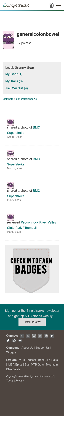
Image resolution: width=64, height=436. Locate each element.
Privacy (19, 380)
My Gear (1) (13, 73)
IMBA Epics (15, 364)
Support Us (42, 347)
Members (8, 98)
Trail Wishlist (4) (16, 88)
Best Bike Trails (48, 360)
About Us (27, 347)
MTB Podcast (27, 360)
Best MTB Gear (34, 364)
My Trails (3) (14, 80)
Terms (9, 380)
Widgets (11, 352)
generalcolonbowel (26, 98)
